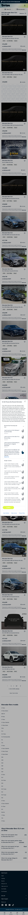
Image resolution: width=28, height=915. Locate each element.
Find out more (17, 1)
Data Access (14, 513)
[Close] (25, 401)
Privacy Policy (22, 513)
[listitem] (14, 426)
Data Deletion (6, 513)
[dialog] (14, 457)
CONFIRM (8, 507)
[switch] (23, 430)
